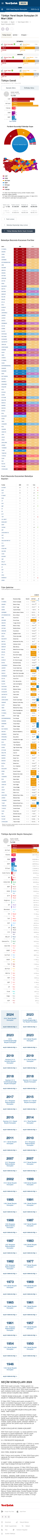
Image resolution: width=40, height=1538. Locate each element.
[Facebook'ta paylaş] (8, 29)
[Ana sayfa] (2, 9)
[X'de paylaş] (3, 29)
